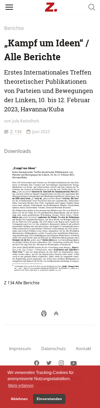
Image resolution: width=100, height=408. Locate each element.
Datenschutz (53, 348)
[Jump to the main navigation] (9, 7)
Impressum (20, 348)
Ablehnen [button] (19, 399)
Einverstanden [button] (49, 399)
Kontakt (83, 348)
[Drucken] (44, 313)
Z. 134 (16, 131)
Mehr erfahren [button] (21, 385)
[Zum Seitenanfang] (56, 313)
